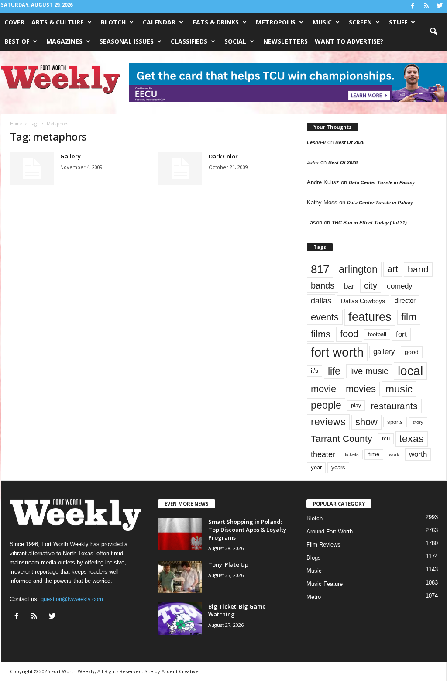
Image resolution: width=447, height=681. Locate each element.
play (356, 405)
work (394, 454)
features (370, 316)
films (320, 334)
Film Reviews (323, 544)
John (313, 162)
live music (369, 371)
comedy (400, 286)
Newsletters (285, 41)
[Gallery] (32, 168)
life (334, 371)
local (410, 371)
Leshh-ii (316, 142)
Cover (14, 22)
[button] (433, 31)
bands (322, 285)
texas (411, 438)
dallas (321, 300)
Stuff (398, 22)
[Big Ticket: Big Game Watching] (180, 618)
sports (395, 422)
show (366, 421)
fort (401, 334)
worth (418, 454)
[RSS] (426, 6)
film (408, 317)
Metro (313, 597)
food (349, 334)
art (392, 269)
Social (235, 41)
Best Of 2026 (349, 142)
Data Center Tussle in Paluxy (382, 182)
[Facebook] (413, 6)
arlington (358, 269)
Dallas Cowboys (363, 300)
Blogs (313, 557)
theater (323, 454)
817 (320, 269)
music (399, 389)
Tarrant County (341, 438)
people (326, 405)
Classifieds (189, 41)
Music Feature (324, 584)
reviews (328, 421)
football (377, 334)
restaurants (394, 406)
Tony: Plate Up (228, 564)
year (316, 467)
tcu (386, 438)
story (418, 422)
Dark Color (223, 156)
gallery (384, 351)
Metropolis (276, 22)
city (370, 285)
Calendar (159, 22)
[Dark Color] (180, 168)
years (338, 467)
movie (323, 388)
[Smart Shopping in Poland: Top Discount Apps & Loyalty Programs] (180, 534)
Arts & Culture (57, 22)
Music (322, 22)
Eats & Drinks (216, 22)
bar (349, 286)
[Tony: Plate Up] (180, 577)
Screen (360, 22)
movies (361, 388)
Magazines (64, 41)
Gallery (70, 156)
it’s (314, 371)
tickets (352, 454)
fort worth (337, 352)
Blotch (113, 22)
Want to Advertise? (349, 41)
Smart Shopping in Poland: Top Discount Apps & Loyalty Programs (247, 529)
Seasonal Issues (127, 41)
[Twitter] (440, 6)
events (325, 317)
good (412, 351)
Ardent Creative (180, 671)
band (418, 269)
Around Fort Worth (329, 531)
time (373, 454)
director (405, 300)
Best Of (16, 41)
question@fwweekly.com (72, 599)
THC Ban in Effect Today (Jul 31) (369, 222)
